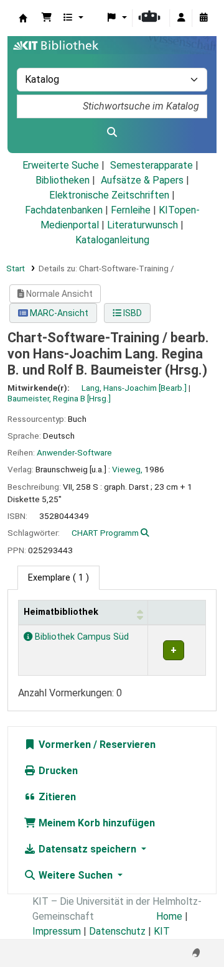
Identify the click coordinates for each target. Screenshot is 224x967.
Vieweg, (127, 469)
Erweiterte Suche (60, 165)
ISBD (131, 313)
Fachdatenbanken (64, 210)
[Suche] (112, 132)
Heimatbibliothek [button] (61, 612)
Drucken (57, 771)
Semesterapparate (151, 165)
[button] (46, 18)
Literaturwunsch (142, 225)
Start (15, 268)
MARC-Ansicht (58, 313)
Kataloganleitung (112, 240)
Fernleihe (131, 210)
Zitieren (56, 797)
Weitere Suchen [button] (75, 875)
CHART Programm (105, 533)
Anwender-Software (74, 452)
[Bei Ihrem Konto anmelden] (181, 18)
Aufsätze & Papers (142, 180)
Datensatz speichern (87, 849)
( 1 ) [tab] (58, 577)
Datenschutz (117, 931)
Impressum (56, 931)
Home (169, 916)
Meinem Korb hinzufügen (95, 823)
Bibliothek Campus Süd (80, 637)
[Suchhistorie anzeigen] (203, 18)
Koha (23, 18)
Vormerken (63, 744)
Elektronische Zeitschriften (109, 195)
